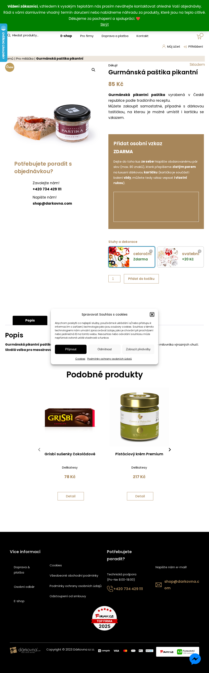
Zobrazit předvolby (138, 349)
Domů (8, 58)
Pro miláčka (24, 58)
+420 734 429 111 (128, 588)
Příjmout (70, 349)
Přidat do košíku (141, 279)
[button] (152, 314)
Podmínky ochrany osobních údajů (109, 358)
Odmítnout (105, 349)
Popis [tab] (30, 320)
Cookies (80, 358)
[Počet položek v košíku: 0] (200, 36)
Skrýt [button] (104, 24)
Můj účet (173, 46)
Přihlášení (195, 46)
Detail (71, 496)
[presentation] (39, 450)
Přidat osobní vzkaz (137, 143)
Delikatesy (70, 467)
